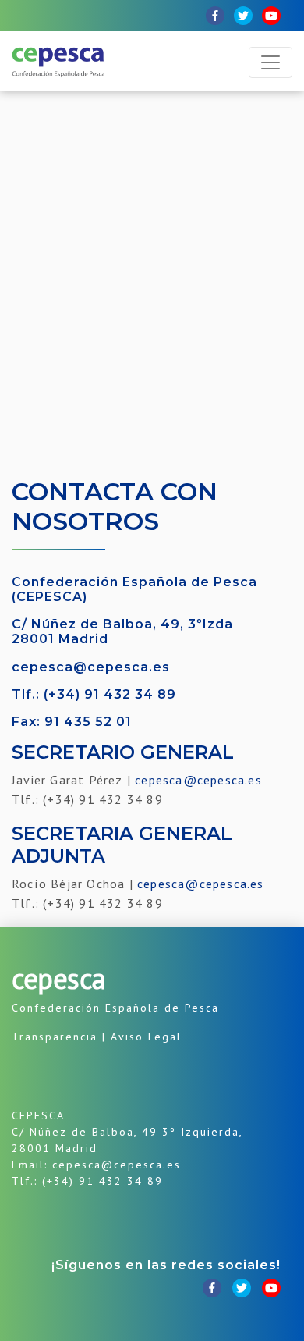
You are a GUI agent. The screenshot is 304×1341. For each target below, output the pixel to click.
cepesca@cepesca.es (91, 667)
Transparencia (54, 1037)
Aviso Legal (146, 1037)
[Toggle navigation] (270, 62)
